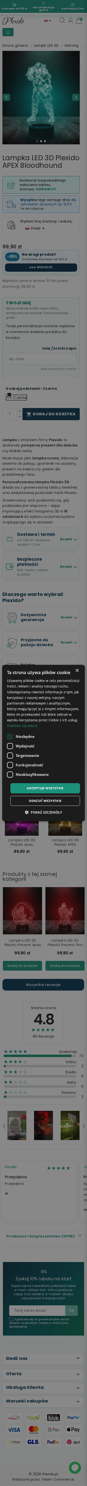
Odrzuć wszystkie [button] (45, 801)
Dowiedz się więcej (22, 725)
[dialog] (43, 743)
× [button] (77, 670)
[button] (43, 812)
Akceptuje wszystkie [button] (45, 788)
